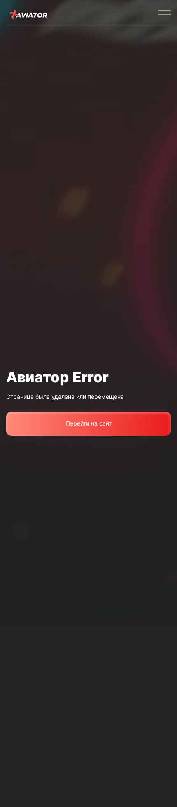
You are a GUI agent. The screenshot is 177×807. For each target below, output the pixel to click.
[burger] (164, 12)
